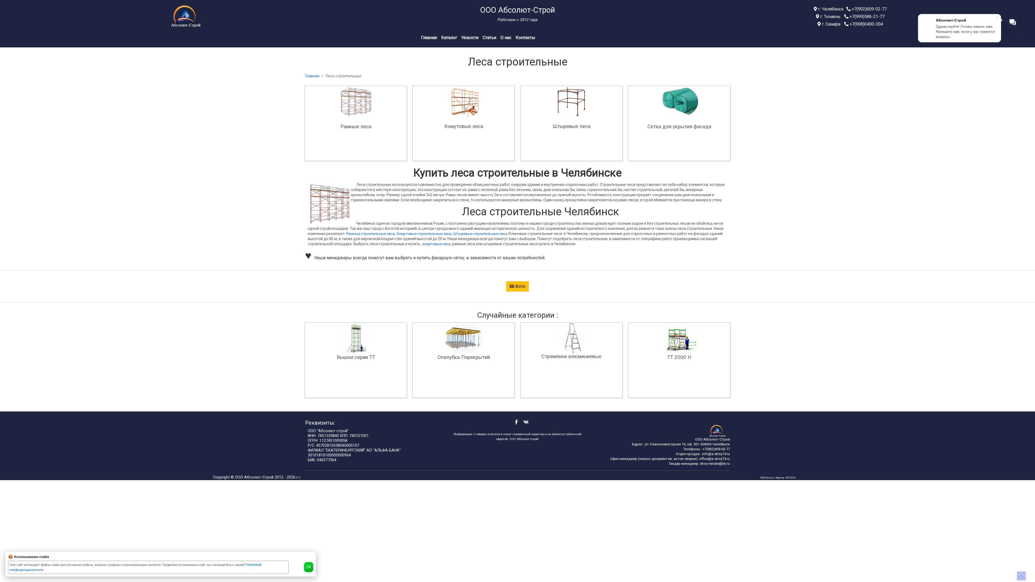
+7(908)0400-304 (865, 24)
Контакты (525, 37)
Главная (429, 37)
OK (308, 567)
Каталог (449, 37)
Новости (469, 37)
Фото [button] (519, 286)
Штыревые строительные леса (480, 233)
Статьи (489, 37)
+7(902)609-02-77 (869, 9)
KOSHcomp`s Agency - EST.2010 (778, 477)
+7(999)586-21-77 (866, 16)
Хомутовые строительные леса (423, 233)
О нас (506, 37)
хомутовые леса (436, 244)
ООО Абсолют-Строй (255, 477)
